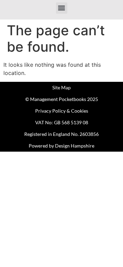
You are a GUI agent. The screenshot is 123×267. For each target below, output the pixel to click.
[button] (61, 8)
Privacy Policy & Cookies (61, 111)
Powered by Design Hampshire (61, 146)
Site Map (61, 87)
